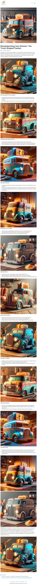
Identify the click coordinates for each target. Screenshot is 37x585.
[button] (32, 3)
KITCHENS (4, 574)
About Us (17, 581)
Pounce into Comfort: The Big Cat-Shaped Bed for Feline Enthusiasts (15, 576)
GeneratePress (24, 583)
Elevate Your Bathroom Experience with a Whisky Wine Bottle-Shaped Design (17, 577)
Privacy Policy (13, 581)
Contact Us (22, 581)
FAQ (25, 581)
